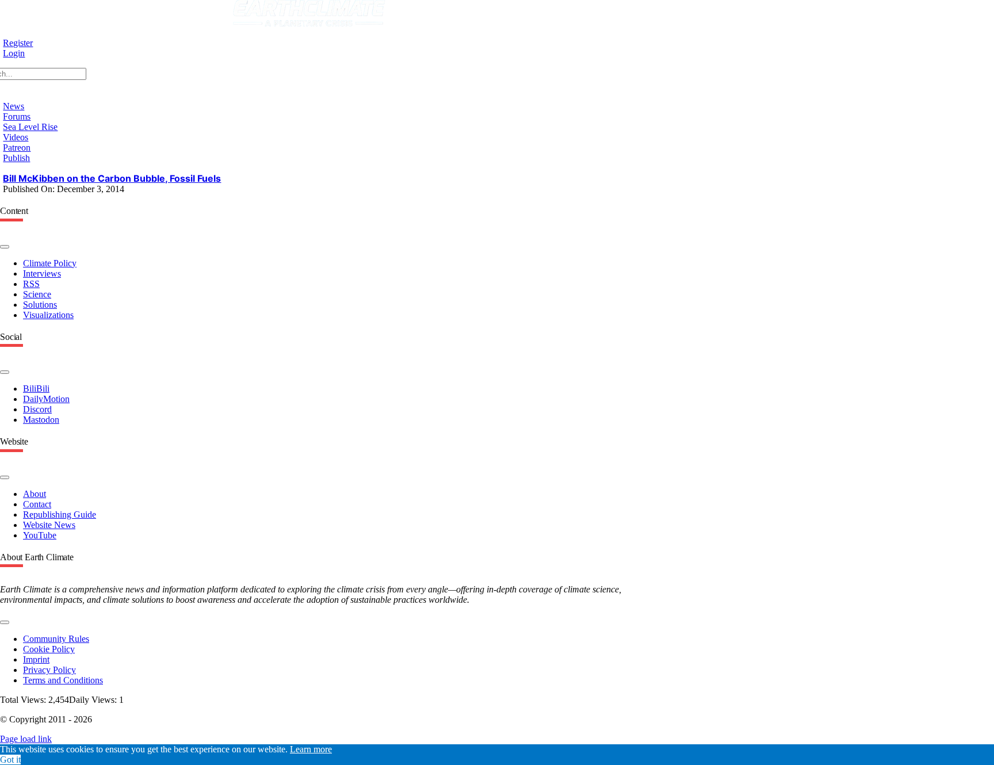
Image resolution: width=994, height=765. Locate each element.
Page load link (26, 739)
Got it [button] (10, 759)
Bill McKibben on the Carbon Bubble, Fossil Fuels (112, 178)
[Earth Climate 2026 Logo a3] (309, 23)
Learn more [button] (311, 749)
